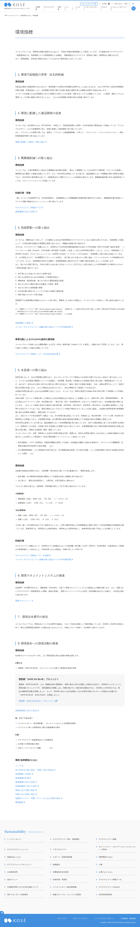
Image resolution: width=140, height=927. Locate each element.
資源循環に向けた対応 (25, 212)
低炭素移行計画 (22, 778)
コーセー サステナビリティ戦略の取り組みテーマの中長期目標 (43, 327)
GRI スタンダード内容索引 (17, 894)
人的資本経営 (12, 872)
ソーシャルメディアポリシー (104, 918)
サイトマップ (62, 918)
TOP (5, 15)
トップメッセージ (14, 839)
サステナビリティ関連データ (28, 207)
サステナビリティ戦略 (107, 839)
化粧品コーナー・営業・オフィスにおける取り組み (38, 798)
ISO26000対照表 (105, 894)
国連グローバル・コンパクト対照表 (67, 894)
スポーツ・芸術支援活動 (62, 857)
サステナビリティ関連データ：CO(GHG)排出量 (36, 354)
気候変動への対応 (23, 323)
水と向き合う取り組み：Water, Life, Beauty (34, 770)
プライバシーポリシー (80, 918)
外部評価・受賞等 (60, 879)
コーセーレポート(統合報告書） (65, 887)
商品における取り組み (25, 790)
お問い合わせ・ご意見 (121, 3)
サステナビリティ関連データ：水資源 (32, 555)
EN (133, 3)
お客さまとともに (106, 872)
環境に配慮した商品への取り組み (30, 142)
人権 (100, 864)
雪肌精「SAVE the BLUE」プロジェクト (36, 701)
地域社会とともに (14, 857)
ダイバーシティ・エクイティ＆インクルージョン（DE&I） (117, 848)
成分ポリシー (12, 879)
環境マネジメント (23, 601)
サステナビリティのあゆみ (109, 887)
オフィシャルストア (87, 3)
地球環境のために (26, 15)
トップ (18, 766)
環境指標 (19, 802)
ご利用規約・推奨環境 (128, 918)
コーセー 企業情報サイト (18, 5)
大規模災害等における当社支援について (23, 887)
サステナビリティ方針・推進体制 (66, 839)
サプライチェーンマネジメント (19, 864)
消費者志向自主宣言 (61, 872)
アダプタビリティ (60, 849)
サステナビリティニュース (17, 849)
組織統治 (56, 864)
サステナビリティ (14, 15)
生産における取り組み (25, 794)
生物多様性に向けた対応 (26, 710)
